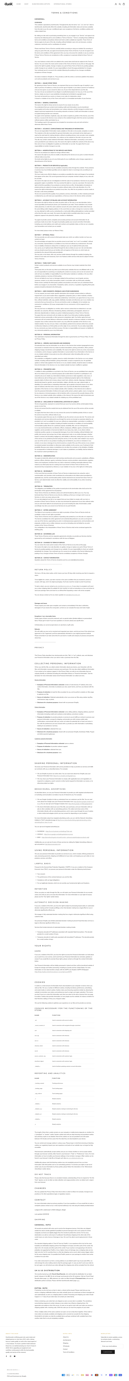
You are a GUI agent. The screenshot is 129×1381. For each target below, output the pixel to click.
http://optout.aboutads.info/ (52, 844)
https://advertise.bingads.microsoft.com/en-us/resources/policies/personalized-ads (65, 837)
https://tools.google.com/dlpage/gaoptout (80, 804)
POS (8, 1376)
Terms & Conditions (68, 1352)
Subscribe (107, 1352)
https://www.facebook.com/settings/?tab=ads (59, 831)
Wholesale (66, 1346)
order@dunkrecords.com (64, 586)
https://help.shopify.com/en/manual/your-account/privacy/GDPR (53, 972)
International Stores (63, 4)
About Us (66, 1337)
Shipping (65, 1343)
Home (18, 4)
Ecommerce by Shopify (19, 1376)
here (48, 1278)
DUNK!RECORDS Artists (41, 4)
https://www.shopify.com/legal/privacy (64, 776)
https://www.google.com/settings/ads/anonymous (58, 834)
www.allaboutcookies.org (75, 1158)
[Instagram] (10, 1356)
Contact (65, 1349)
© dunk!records (13, 1373)
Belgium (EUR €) (12, 1369)
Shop (26, 4)
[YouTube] (14, 1356)
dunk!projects (67, 1340)
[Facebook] (6, 1356)
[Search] (120, 4)
